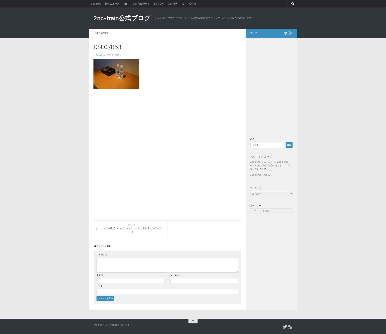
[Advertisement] (118, 117)
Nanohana (100, 55)
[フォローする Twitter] (286, 33)
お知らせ (158, 3)
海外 (126, 3)
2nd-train (96, 3)
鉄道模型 (172, 3)
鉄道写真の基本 (141, 3)
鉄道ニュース (112, 3)
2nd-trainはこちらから (261, 175)
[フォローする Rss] (291, 33)
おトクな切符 (189, 3)
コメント (102, 254)
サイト (99, 286)
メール (174, 275)
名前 (99, 275)
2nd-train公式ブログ (121, 18)
